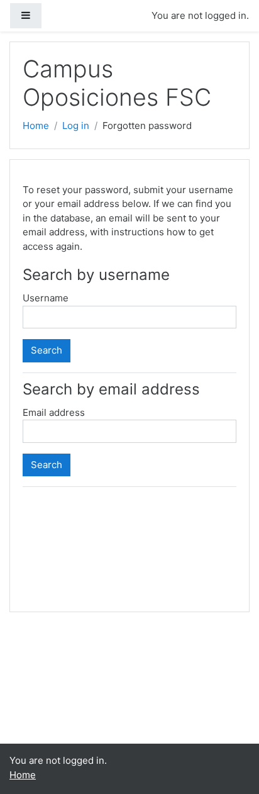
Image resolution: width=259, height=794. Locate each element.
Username (46, 298)
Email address (54, 412)
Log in (75, 125)
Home (36, 125)
